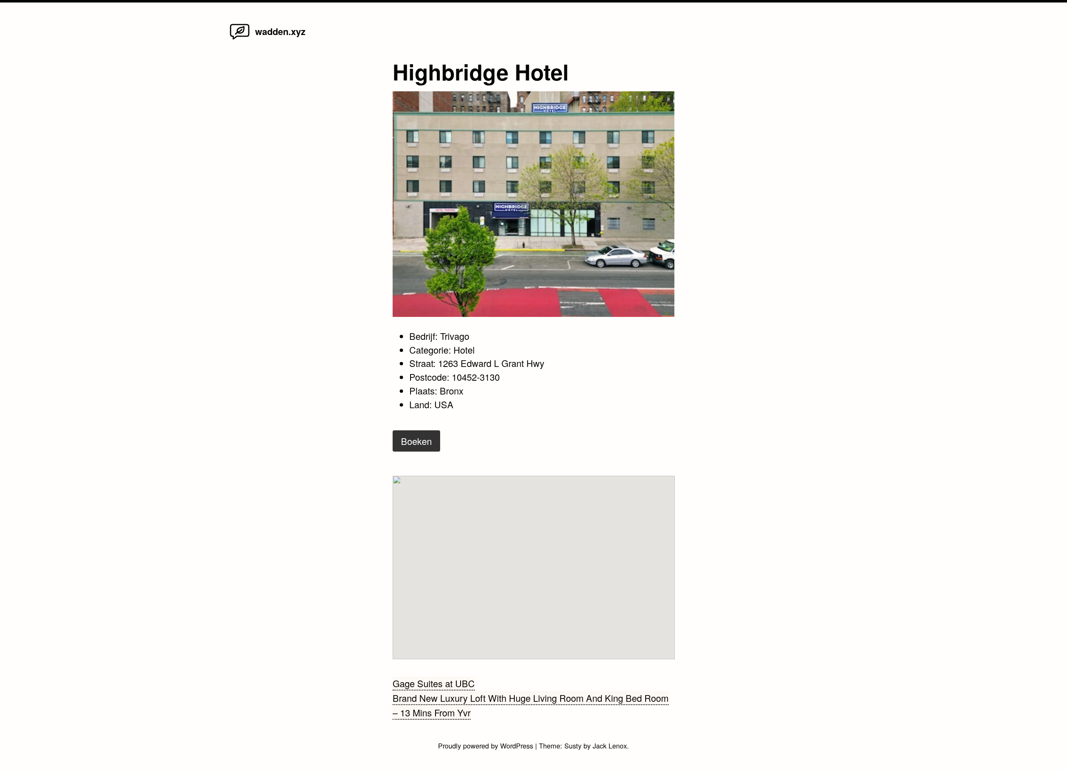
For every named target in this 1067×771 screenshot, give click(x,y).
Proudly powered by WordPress (486, 746)
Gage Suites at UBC (434, 683)
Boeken (416, 440)
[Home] (239, 38)
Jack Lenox (610, 746)
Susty (572, 746)
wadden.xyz (280, 31)
